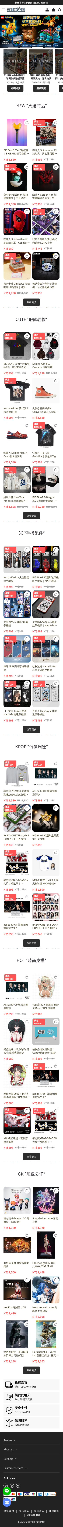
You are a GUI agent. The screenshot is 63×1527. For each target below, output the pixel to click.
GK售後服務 (33, 1515)
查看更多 (31, 302)
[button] (3, 9)
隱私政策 (24, 1511)
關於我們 (9, 1511)
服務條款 (54, 1511)
